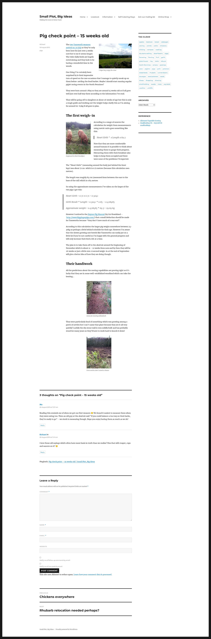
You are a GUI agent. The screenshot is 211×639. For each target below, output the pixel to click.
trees (159, 84)
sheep (141, 80)
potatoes (166, 69)
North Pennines (145, 65)
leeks (157, 61)
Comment (45, 492)
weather (142, 88)
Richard (42, 44)
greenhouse (143, 61)
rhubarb (153, 73)
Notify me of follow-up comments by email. (55, 560)
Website (43, 546)
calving (142, 46)
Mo (41, 404)
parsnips (163, 65)
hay (151, 61)
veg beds (167, 84)
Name (43, 525)
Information (107, 17)
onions (155, 65)
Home (82, 17)
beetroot (149, 42)
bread (157, 42)
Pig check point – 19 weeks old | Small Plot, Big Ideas (72, 461)
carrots (149, 46)
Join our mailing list (146, 17)
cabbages (164, 42)
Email (43, 536)
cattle (156, 46)
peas (141, 69)
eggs (166, 53)
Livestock (95, 17)
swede (153, 84)
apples (141, 42)
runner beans (162, 73)
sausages (142, 76)
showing (158, 80)
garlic (163, 57)
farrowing (142, 57)
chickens (163, 46)
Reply (42, 425)
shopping (149, 80)
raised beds (143, 73)
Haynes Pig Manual (96, 214)
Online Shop (163, 17)
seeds (162, 76)
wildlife (150, 88)
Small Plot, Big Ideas (56, 16)
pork (159, 69)
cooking (158, 49)
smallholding (144, 84)
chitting (142, 49)
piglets (147, 69)
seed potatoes (153, 76)
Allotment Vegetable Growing (150, 121)
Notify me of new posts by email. (51, 566)
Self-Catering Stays (126, 17)
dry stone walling (145, 53)
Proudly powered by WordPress (66, 629)
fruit (157, 57)
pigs (41, 50)
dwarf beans (158, 53)
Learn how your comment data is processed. (93, 574)
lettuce (163, 61)
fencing (151, 57)
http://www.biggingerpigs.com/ (80, 217)
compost (150, 49)
